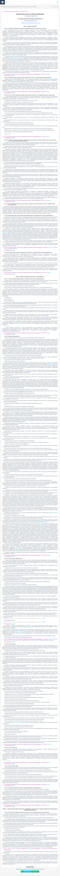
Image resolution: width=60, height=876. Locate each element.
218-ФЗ (43, 622)
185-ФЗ (48, 200)
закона (17, 549)
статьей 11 (42, 523)
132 (17, 57)
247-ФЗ (43, 618)
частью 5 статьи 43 (54, 512)
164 (22, 57)
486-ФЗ (42, 640)
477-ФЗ (49, 744)
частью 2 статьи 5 (17, 722)
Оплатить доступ (35, 871)
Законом (28, 626)
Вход (22, 871)
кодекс (14, 80)
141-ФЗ (15, 640)
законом (4, 232)
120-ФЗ (47, 74)
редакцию (13, 75)
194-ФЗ (15, 248)
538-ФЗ (6, 248)
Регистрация (27, 871)
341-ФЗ (51, 247)
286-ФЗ (51, 640)
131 (15, 57)
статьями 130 (11, 57)
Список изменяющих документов (30, 20)
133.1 (19, 57)
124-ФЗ (48, 555)
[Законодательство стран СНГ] (2, 2)
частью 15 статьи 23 (20, 631)
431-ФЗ (49, 272)
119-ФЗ (51, 639)
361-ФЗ (6, 640)
